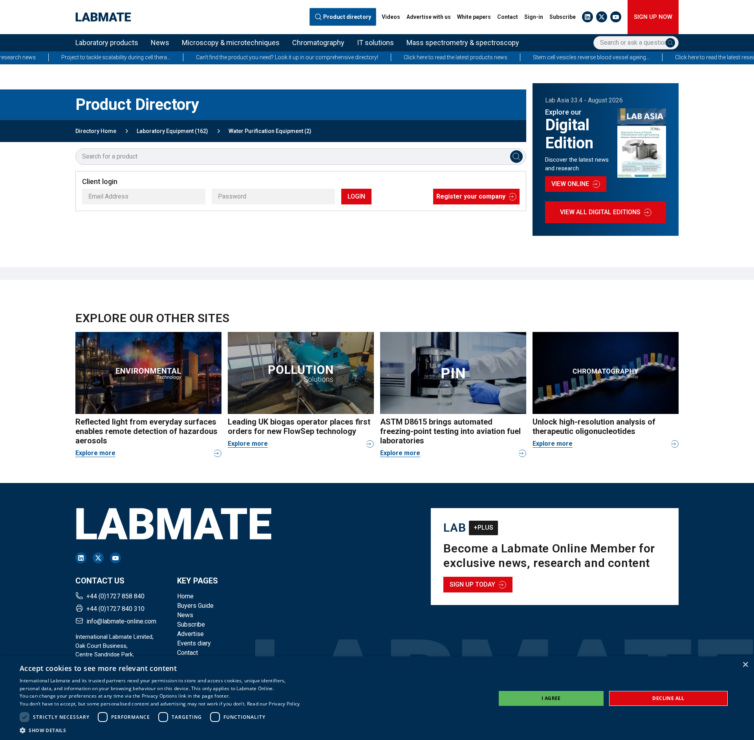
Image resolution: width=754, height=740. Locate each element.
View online (570, 184)
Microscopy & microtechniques (231, 42)
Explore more (95, 453)
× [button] (745, 665)
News (160, 42)
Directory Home (95, 131)
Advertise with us (428, 17)
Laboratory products (106, 42)
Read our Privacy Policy (273, 703)
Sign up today (472, 584)
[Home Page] (103, 17)
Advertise (190, 634)
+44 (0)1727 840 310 (115, 608)
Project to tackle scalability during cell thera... (81, 57)
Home (185, 596)
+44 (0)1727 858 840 (115, 596)
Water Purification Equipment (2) (270, 131)
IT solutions (375, 42)
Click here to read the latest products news (421, 57)
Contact (507, 17)
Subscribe (562, 17)
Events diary (194, 643)
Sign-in (533, 17)
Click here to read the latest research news (692, 57)
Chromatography (318, 42)
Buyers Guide (195, 605)
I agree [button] (551, 698)
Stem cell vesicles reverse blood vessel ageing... (556, 57)
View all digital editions (600, 212)
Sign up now (653, 16)
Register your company (470, 196)
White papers (474, 17)
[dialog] (377, 698)
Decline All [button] (668, 698)
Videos (391, 17)
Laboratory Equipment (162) (172, 131)
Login (356, 196)
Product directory (347, 17)
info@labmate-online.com (121, 621)
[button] (160, 730)
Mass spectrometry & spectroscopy (462, 42)
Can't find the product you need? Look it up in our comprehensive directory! (252, 57)
